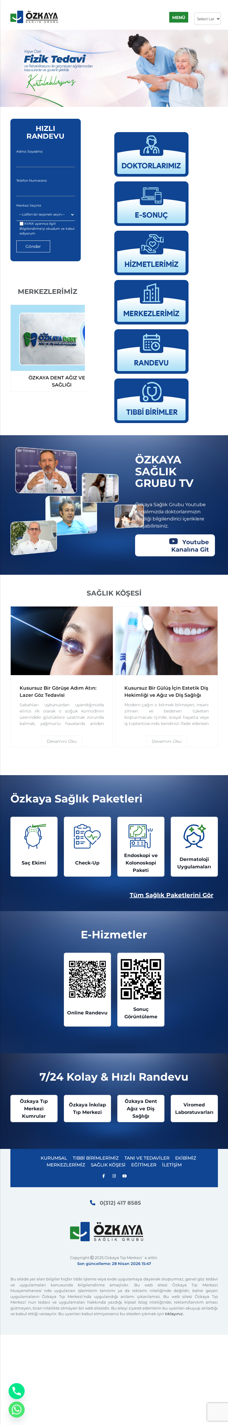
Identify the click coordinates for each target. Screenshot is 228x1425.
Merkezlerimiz (66, 1165)
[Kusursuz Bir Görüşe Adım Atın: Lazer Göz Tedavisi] (62, 641)
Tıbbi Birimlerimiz (96, 1158)
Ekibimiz (185, 1158)
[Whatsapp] (17, 1410)
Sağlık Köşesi (108, 1165)
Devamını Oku (62, 741)
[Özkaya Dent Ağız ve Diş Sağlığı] (62, 338)
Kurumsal (54, 1158)
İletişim (172, 1165)
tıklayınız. (174, 1313)
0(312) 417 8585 (120, 1203)
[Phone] (17, 1391)
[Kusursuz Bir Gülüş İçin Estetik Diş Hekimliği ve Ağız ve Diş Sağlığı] (166, 641)
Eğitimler (143, 1165)
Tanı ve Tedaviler (147, 1158)
